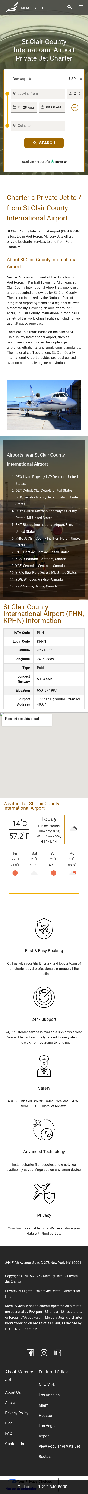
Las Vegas (47, 1425)
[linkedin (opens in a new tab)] (57, 1353)
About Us (13, 1392)
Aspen (44, 1436)
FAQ (8, 1433)
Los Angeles (49, 1395)
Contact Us (14, 1443)
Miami (44, 1405)
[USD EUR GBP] (74, 78)
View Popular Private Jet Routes (59, 1451)
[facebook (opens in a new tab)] (30, 1353)
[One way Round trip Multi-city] (19, 78)
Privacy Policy (16, 1413)
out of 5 (36, 161)
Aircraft (11, 1402)
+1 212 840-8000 (51, 1486)
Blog (9, 1423)
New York (47, 1384)
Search (47, 142)
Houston (46, 1415)
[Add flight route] (74, 107)
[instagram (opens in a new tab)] (44, 1353)
